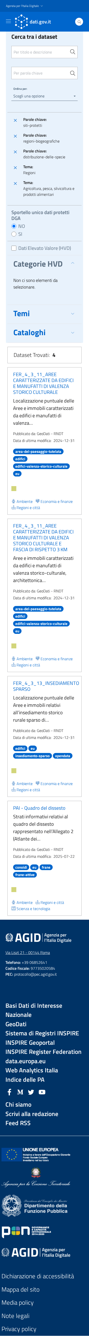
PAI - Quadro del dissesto (39, 808)
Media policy (17, 1302)
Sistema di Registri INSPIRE (42, 1033)
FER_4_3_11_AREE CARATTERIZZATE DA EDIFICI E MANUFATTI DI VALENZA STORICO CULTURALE (43, 383)
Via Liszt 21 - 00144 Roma (27, 952)
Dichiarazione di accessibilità (37, 1276)
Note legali (15, 1315)
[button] (25, 6)
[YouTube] (42, 1092)
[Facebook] (9, 1092)
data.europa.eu (25, 1061)
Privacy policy (18, 1329)
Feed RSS (18, 1123)
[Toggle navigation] (8, 21)
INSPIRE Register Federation (43, 1051)
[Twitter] (31, 1092)
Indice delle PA (24, 1079)
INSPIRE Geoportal (30, 1042)
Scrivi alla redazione (31, 1113)
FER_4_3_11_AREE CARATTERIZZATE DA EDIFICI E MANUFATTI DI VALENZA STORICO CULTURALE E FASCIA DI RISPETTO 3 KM (43, 537)
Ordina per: (20, 88)
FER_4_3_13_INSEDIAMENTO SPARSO (46, 686)
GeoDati (15, 1024)
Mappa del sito (20, 1289)
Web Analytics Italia (31, 1070)
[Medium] (20, 1092)
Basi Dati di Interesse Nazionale (33, 1010)
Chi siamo (18, 1104)
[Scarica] (13, 488)
